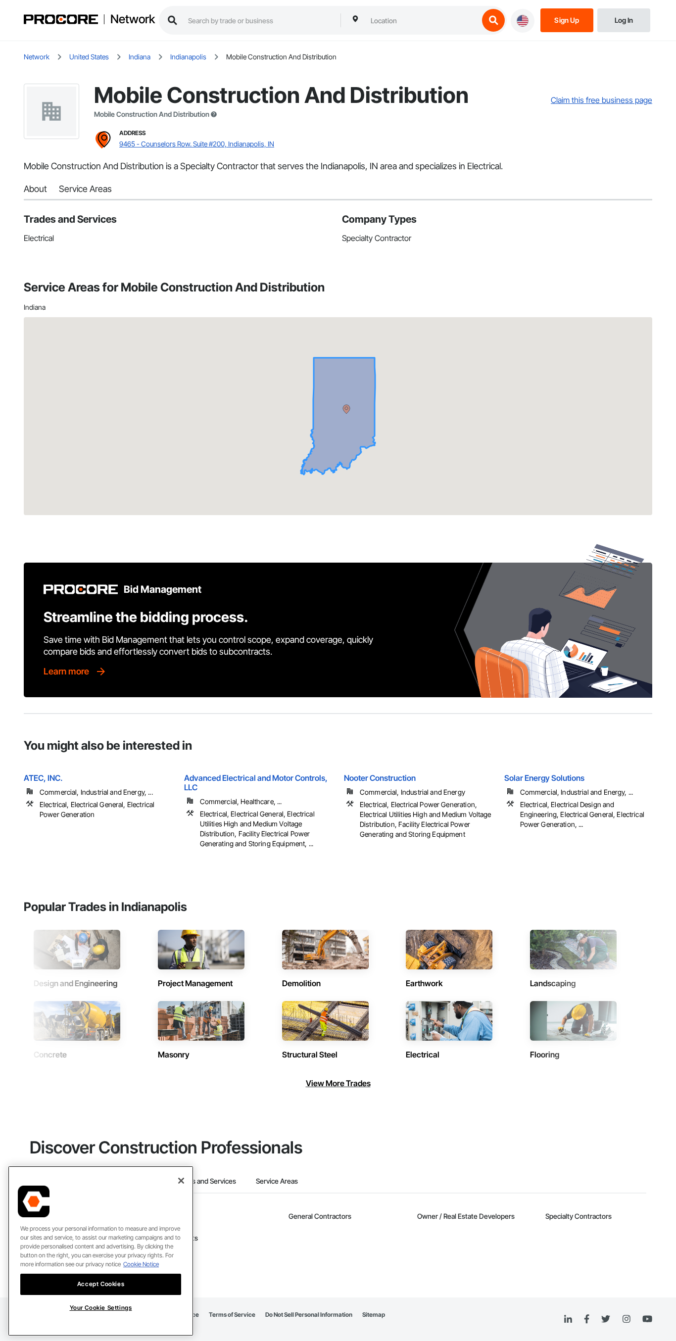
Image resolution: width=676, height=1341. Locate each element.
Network (132, 19)
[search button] (493, 20)
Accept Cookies (100, 1284)
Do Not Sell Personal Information (308, 1314)
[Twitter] (605, 1319)
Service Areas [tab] (277, 1181)
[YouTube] (647, 1319)
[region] (100, 1251)
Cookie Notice (141, 1264)
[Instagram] (626, 1319)
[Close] (181, 1181)
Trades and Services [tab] (205, 1181)
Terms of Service (232, 1314)
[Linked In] (568, 1319)
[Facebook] (586, 1319)
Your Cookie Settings (101, 1307)
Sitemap (373, 1314)
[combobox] (422, 20)
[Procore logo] (61, 20)
